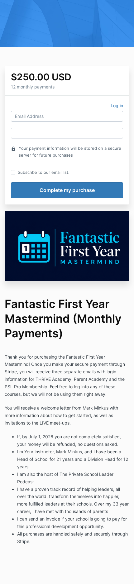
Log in (117, 105)
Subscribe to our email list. (43, 172)
